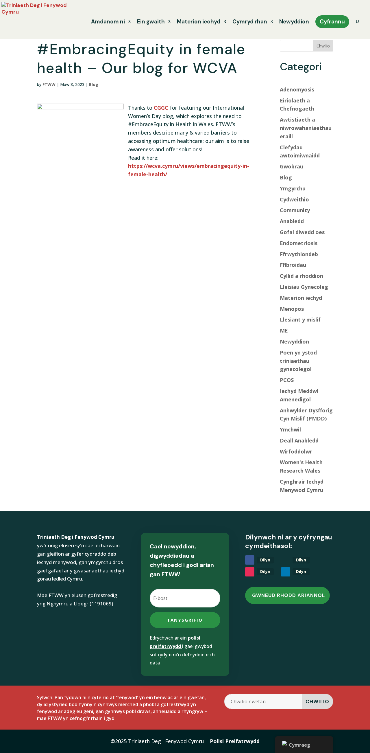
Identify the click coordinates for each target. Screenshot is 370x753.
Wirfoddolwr (296, 451)
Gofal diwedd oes (302, 232)
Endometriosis (298, 243)
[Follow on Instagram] (249, 571)
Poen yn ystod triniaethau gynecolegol (298, 361)
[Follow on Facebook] (249, 560)
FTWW (49, 84)
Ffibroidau (293, 264)
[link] (161, 107)
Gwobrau (291, 166)
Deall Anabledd (299, 440)
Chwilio (323, 46)
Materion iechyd (198, 22)
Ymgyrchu (293, 188)
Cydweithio (294, 199)
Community (295, 210)
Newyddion (294, 22)
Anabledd (292, 221)
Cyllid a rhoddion (301, 275)
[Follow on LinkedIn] (285, 571)
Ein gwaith (151, 22)
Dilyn (265, 560)
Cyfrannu (332, 21)
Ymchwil (290, 429)
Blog (93, 84)
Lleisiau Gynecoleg (304, 286)
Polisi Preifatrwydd (235, 741)
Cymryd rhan (249, 22)
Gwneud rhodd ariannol (288, 595)
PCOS (287, 379)
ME (284, 330)
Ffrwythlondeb (299, 254)
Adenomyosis (297, 89)
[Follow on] (285, 560)
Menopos (292, 308)
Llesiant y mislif (300, 319)
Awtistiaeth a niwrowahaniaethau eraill (306, 128)
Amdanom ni (108, 22)
